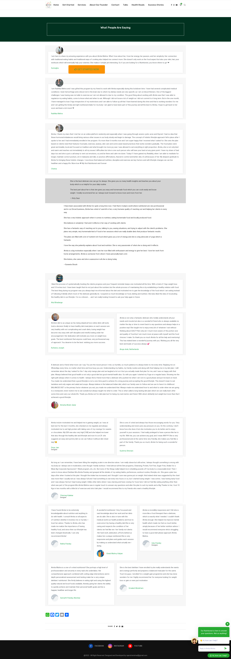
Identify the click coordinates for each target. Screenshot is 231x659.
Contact (115, 5)
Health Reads (138, 5)
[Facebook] (171, 5)
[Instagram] (174, 5)
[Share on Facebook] (114, 626)
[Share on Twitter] (117, 626)
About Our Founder (99, 5)
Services (82, 5)
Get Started (68, 5)
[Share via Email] (122, 626)
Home (56, 5)
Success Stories (156, 5)
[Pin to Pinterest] (119, 626)
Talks (125, 5)
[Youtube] (176, 5)
